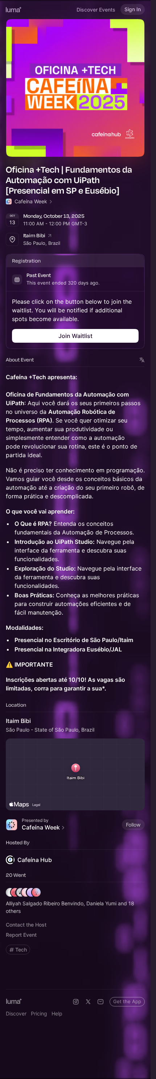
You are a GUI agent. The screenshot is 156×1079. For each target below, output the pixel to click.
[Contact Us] (100, 1002)
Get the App (127, 1001)
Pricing (39, 1013)
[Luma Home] (14, 9)
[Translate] (142, 360)
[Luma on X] (88, 1002)
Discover (16, 1013)
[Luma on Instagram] (76, 1002)
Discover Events (96, 9)
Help (57, 1013)
